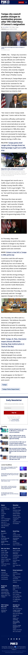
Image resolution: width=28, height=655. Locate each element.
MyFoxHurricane (16, 521)
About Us (16, 586)
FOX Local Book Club (16, 574)
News (3, 505)
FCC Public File (16, 597)
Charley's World (16, 535)
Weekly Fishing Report (4, 542)
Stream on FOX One (16, 605)
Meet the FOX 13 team (17, 588)
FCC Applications (17, 599)
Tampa (17, 27)
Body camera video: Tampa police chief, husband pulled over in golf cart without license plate (13, 169)
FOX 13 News (12, 27)
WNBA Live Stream (17, 629)
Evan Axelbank (6, 27)
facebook (8, 639)
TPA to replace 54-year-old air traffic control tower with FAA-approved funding (17, 437)
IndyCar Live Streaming (16, 618)
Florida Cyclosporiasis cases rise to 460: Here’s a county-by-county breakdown (18, 430)
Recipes (14, 541)
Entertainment (17, 570)
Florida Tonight (4, 552)
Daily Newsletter (5, 525)
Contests (15, 582)
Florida (2, 512)
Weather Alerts (16, 515)
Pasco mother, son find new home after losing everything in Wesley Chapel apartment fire (8, 487)
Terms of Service (15, 420)
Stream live (3, 608)
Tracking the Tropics (16, 519)
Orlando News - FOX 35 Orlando (5, 590)
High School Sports (5, 544)
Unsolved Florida (5, 520)
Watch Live (21, 2)
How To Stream (16, 550)
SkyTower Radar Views (16, 507)
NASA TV (15, 563)
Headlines (15, 572)
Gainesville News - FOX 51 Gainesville (5, 593)
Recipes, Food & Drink (5, 561)
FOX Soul (15, 558)
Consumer (3, 513)
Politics (2, 517)
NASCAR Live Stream (16, 615)
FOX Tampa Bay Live (16, 565)
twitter (11, 639)
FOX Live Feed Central (16, 561)
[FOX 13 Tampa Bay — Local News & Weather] (5, 2)
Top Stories (4, 507)
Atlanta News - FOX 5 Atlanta (5, 596)
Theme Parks (4, 557)
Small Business (4, 579)
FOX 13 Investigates (5, 518)
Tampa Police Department (10, 389)
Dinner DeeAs (4, 554)
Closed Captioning (17, 596)
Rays (2, 535)
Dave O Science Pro (17, 544)
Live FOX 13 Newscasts (15, 553)
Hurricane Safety (17, 517)
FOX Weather (16, 523)
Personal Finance (5, 575)
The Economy (4, 577)
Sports (3, 531)
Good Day (16, 531)
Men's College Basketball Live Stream (16, 622)
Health (2, 515)
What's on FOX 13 (17, 580)
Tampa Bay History (5, 564)
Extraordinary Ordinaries (16, 539)
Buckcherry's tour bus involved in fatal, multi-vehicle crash (10, 480)
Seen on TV (3, 522)
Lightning (3, 536)
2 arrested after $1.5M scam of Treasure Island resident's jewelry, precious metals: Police (17, 443)
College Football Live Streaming (16, 611)
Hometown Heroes (17, 536)
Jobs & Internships (17, 592)
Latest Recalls (4, 574)
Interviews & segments (4, 611)
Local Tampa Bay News (5, 509)
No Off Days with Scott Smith (5, 539)
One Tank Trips (4, 555)
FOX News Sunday (5, 524)
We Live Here (5, 548)
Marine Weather (16, 513)
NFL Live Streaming (17, 608)
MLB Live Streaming (17, 613)
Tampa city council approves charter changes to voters (12, 48)
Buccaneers (4, 533)
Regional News (4, 586)
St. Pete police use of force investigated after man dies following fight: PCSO (9, 494)
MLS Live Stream (17, 631)
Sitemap (3, 527)
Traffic (14, 533)
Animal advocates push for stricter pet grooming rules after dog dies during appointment (10, 474)
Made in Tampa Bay (6, 559)
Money (3, 570)
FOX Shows (15, 578)
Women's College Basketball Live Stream (17, 627)
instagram (14, 639)
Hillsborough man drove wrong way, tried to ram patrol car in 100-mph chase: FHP (17, 458)
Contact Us (15, 601)
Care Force (3, 565)
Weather (15, 505)
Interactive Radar (17, 510)
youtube (17, 639)
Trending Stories (16, 577)
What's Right (4, 550)
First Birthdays (16, 543)
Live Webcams (16, 512)
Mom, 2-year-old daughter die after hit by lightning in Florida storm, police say (9, 468)
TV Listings (15, 591)
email (19, 639)
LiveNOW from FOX (17, 555)
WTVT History (16, 594)
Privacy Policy (15, 419)
